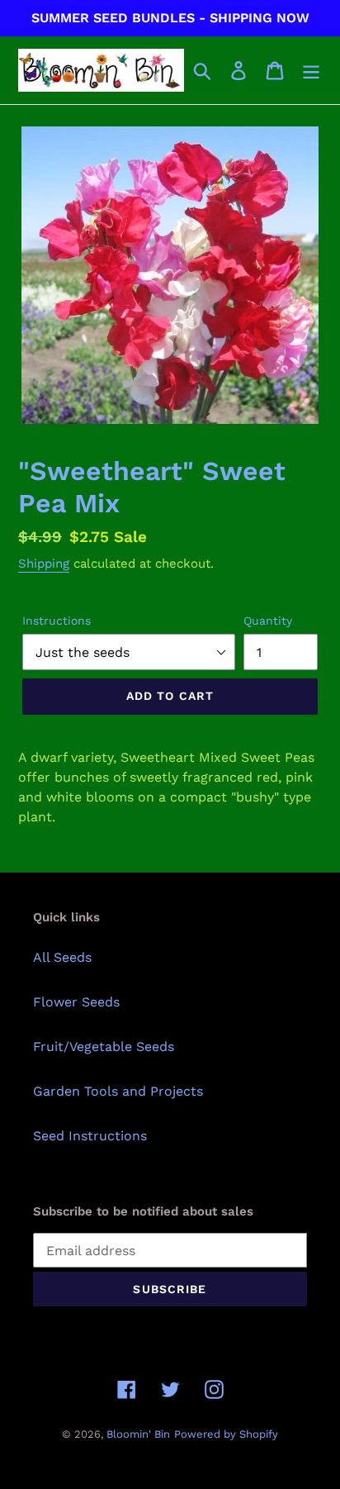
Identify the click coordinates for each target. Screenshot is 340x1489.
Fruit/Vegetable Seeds (103, 1046)
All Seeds (62, 957)
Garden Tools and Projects (118, 1091)
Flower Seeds (76, 1002)
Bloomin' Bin (138, 1434)
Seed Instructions (90, 1136)
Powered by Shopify (226, 1434)
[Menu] (311, 70)
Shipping (43, 563)
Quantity (267, 620)
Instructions (56, 620)
